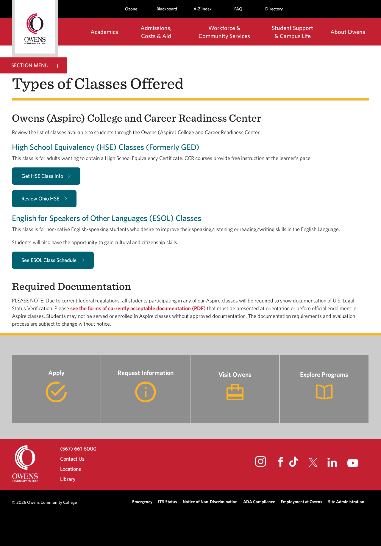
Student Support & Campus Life (292, 31)
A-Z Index (202, 8)
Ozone (131, 8)
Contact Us (72, 459)
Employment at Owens (301, 501)
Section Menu (30, 65)
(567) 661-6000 (78, 448)
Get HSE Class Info (42, 176)
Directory (274, 8)
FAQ (238, 8)
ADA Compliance (259, 501)
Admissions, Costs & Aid (156, 31)
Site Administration (346, 501)
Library (68, 479)
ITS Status (167, 501)
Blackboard (167, 8)
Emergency (142, 501)
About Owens (347, 31)
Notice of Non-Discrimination (210, 501)
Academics (104, 31)
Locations (70, 469)
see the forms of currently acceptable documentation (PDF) (138, 308)
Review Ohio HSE (40, 198)
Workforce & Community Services (224, 31)
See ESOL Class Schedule (48, 260)
